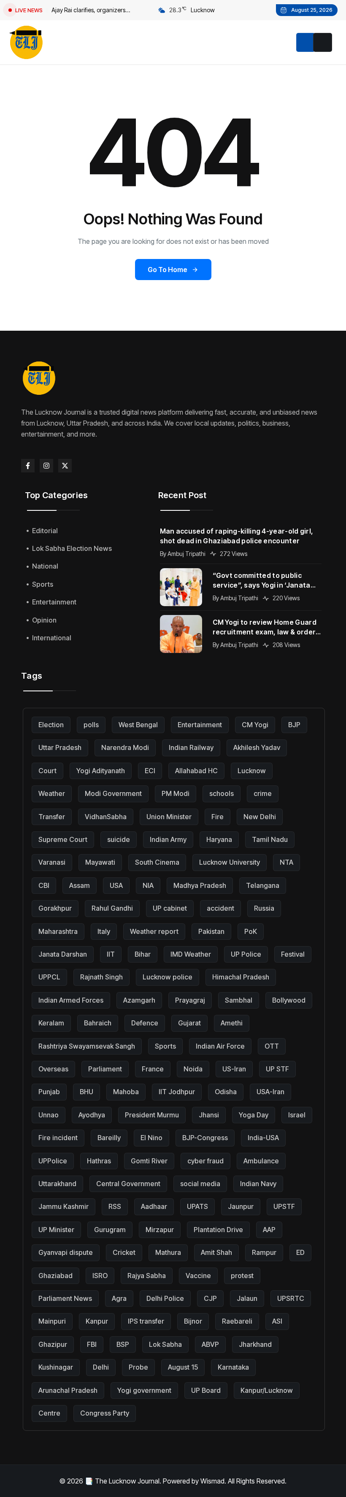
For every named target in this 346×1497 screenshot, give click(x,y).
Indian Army (168, 839)
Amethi (232, 1023)
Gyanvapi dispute (65, 1252)
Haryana (219, 839)
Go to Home (167, 269)
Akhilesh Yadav (256, 747)
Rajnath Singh (101, 977)
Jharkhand (255, 1344)
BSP (122, 1344)
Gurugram (110, 1229)
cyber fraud (205, 1161)
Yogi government (144, 1390)
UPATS (197, 1206)
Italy (103, 931)
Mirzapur (160, 1229)
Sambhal (238, 1000)
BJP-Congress (205, 1137)
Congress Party (104, 1413)
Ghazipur (52, 1344)
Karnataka (233, 1367)
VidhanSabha (106, 816)
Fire (217, 816)
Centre (49, 1413)
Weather (51, 793)
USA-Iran (270, 1091)
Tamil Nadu (270, 839)
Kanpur (97, 1321)
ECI (150, 770)
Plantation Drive (218, 1229)
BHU (86, 1091)
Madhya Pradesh (199, 885)
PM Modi (175, 793)
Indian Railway (191, 747)
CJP (210, 1298)
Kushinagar (55, 1367)
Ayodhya (91, 1115)
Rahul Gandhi (112, 908)
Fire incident (58, 1137)
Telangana (262, 885)
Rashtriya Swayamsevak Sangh (86, 1046)
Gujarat (189, 1023)
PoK (250, 931)
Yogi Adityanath (100, 770)
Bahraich (97, 1023)
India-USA (263, 1137)
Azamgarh (139, 1000)
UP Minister (56, 1229)
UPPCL (49, 977)
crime (263, 793)
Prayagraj (190, 1000)
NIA (148, 885)
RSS (114, 1206)
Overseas (53, 1069)
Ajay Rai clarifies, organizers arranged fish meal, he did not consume (90, 11)
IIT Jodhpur (177, 1091)
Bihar (143, 954)
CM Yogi (255, 724)
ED (300, 1252)
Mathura (168, 1252)
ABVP (210, 1344)
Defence (144, 1023)
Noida (193, 1069)
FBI (92, 1344)
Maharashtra (58, 931)
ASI (277, 1321)
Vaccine (198, 1275)
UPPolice (52, 1161)
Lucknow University (229, 862)
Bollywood (288, 1000)
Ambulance (261, 1161)
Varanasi (51, 862)
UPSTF (284, 1206)
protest (242, 1275)
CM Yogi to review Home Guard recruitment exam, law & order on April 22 (264, 627)
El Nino (151, 1137)
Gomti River (149, 1161)
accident (220, 908)
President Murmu (152, 1115)
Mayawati (100, 862)
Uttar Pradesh (59, 747)
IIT (111, 954)
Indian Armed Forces (70, 1000)
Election (51, 724)
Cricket (124, 1252)
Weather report (154, 931)
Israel (296, 1115)
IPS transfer (146, 1321)
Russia (264, 908)
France (153, 1069)
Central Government (128, 1183)
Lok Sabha (165, 1344)
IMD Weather (190, 954)
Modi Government (113, 793)
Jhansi (209, 1115)
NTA (286, 862)
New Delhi (259, 816)
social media (200, 1183)
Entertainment (200, 724)
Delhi (101, 1367)
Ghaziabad (55, 1275)
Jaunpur (241, 1206)
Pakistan (211, 931)
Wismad (212, 1481)
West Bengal (138, 724)
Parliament (105, 1069)
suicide (118, 839)
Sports (165, 1046)
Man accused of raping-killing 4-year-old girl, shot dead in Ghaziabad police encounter (237, 536)
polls (91, 724)
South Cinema (157, 862)
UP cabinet (170, 908)
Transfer (51, 816)
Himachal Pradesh (240, 977)
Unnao (48, 1115)
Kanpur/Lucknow (267, 1390)
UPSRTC (290, 1298)
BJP (294, 724)
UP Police (246, 954)
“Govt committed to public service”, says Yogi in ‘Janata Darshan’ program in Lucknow (264, 580)
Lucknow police (167, 977)
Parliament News (65, 1298)
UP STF (277, 1069)
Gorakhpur (55, 908)
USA (116, 885)
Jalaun (247, 1298)
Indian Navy (258, 1183)
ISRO (100, 1275)
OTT (272, 1046)
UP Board (206, 1390)
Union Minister (169, 816)
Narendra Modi (125, 747)
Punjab (49, 1091)
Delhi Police (165, 1298)
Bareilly (109, 1137)
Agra (119, 1298)
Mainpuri (52, 1321)
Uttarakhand (57, 1183)
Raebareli (237, 1321)
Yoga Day (253, 1115)
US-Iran (234, 1069)
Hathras (99, 1161)
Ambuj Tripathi (186, 553)
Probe (138, 1367)
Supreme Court (62, 839)
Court (47, 770)
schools (221, 793)
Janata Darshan (62, 954)
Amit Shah (216, 1252)
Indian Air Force (220, 1046)
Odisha (226, 1091)
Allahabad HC (196, 770)
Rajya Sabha (146, 1275)
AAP (269, 1229)
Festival (293, 954)
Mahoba (126, 1091)
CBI (43, 885)
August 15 (183, 1367)
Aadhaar (154, 1206)
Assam (79, 885)
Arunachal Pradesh (67, 1390)
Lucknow (252, 770)
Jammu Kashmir (63, 1206)
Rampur (264, 1252)
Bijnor (193, 1321)
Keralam (51, 1023)
